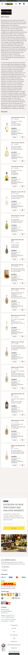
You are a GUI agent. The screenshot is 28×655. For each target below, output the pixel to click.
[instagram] (5, 603)
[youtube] (9, 603)
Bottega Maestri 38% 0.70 (17, 265)
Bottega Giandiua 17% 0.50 (17, 420)
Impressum (14, 648)
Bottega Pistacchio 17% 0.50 (17, 215)
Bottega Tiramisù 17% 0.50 (17, 342)
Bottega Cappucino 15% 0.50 (18, 288)
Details (14, 137)
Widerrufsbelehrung (14, 651)
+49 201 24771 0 (10, 615)
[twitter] (7, 603)
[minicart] (24, 4)
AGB (14, 638)
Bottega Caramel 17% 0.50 (17, 367)
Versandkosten (14, 131)
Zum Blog (4, 570)
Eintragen (14, 528)
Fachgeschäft (14, 625)
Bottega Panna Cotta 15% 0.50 (18, 315)
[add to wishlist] (20, 4)
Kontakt (14, 628)
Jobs (14, 631)
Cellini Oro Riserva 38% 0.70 (17, 142)
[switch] (3, 650)
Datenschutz (14, 641)
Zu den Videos (5, 566)
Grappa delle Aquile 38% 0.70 (18, 117)
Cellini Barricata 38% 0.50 (17, 166)
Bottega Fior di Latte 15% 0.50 (18, 191)
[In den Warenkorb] (22, 137)
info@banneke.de (9, 617)
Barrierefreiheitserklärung (14, 644)
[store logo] (7, 4)
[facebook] (2, 603)
